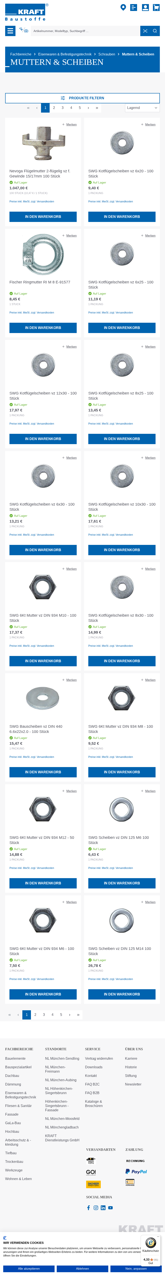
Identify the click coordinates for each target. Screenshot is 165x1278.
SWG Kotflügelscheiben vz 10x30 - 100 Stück (122, 507)
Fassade (11, 1114)
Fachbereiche (19, 1049)
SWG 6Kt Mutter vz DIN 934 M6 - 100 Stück (41, 951)
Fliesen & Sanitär (18, 1106)
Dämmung (13, 1084)
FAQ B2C (92, 1084)
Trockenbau (14, 1161)
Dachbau (12, 1076)
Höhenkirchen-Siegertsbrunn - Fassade (57, 1106)
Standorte (56, 1049)
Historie (131, 1067)
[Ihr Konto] (145, 7)
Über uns (134, 1049)
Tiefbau (11, 1153)
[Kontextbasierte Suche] (24, 30)
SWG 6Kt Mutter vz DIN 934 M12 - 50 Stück (41, 840)
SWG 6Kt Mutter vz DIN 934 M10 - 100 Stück (42, 618)
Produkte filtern (86, 98)
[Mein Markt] (123, 7)
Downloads (93, 1067)
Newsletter (133, 1084)
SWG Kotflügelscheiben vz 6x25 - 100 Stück (120, 284)
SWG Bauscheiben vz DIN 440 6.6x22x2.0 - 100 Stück (35, 729)
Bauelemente (15, 1058)
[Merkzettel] (134, 7)
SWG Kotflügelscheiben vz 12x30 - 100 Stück (43, 396)
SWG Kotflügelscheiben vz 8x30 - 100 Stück (120, 618)
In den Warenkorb (43, 217)
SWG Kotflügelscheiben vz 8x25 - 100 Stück (120, 396)
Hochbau (12, 1131)
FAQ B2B (92, 1093)
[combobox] (86, 31)
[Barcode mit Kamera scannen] (145, 31)
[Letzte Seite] (97, 108)
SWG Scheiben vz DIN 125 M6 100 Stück (118, 840)
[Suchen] (155, 31)
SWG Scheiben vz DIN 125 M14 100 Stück (119, 951)
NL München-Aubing (60, 1080)
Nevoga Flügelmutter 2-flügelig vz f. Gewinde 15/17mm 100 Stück (39, 173)
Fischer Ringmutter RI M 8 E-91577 (39, 282)
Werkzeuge (14, 1170)
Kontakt (91, 1076)
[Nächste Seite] (88, 108)
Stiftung (131, 1076)
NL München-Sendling (62, 1058)
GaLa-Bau (13, 1123)
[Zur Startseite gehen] (27, 12)
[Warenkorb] (155, 7)
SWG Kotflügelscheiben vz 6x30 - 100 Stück (42, 507)
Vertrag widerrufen (99, 1058)
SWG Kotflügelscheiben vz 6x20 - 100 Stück (120, 173)
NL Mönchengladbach (62, 1127)
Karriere (131, 1058)
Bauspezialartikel (18, 1067)
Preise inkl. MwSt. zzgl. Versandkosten (31, 201)
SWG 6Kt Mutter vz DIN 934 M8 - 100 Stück (120, 729)
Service (93, 1049)
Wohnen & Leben (18, 1179)
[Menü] (10, 31)
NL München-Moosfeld (62, 1119)
